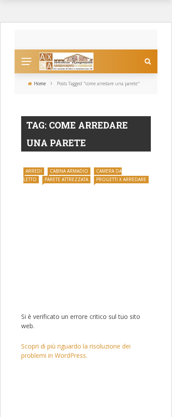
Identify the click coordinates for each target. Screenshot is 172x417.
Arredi (34, 171)
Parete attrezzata (66, 179)
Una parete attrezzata (63, 295)
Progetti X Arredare (121, 179)
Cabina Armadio (69, 171)
